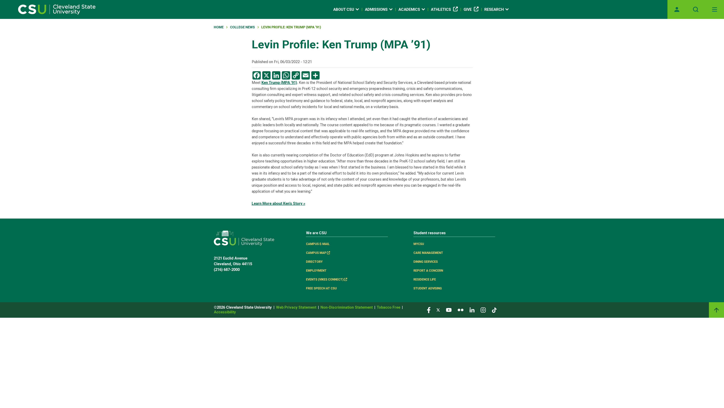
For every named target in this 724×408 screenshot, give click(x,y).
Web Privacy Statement (296, 307)
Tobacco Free (389, 307)
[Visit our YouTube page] (449, 309)
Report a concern (428, 270)
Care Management (428, 253)
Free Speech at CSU (321, 288)
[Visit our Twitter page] (438, 309)
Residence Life (424, 279)
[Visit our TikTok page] (494, 309)
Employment (316, 270)
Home (219, 27)
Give (468, 9)
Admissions (376, 9)
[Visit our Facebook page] (428, 309)
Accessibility (225, 312)
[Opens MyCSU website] (676, 9)
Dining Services (425, 262)
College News (242, 27)
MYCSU (418, 244)
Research (494, 9)
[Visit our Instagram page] (483, 309)
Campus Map (316, 253)
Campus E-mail (318, 244)
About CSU (343, 9)
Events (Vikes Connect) (325, 279)
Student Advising (427, 288)
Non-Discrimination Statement (347, 307)
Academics (409, 9)
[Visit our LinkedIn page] (472, 309)
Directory (314, 262)
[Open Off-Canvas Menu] (714, 9)
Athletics (441, 9)
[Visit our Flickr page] (460, 309)
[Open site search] (695, 9)
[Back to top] (716, 310)
